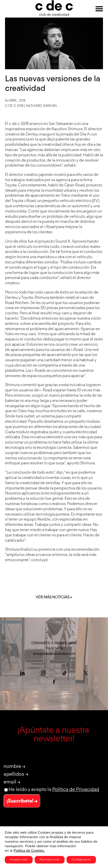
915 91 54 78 (54, 648)
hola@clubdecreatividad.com (54, 654)
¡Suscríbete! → (22, 801)
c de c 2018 (14, 106)
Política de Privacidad (75, 789)
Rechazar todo (50, 859)
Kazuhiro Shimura (41, 106)
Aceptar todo (19, 859)
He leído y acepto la (54, 789)
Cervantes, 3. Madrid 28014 (54, 643)
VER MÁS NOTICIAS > (54, 597)
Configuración (81, 859)
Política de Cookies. (29, 850)
